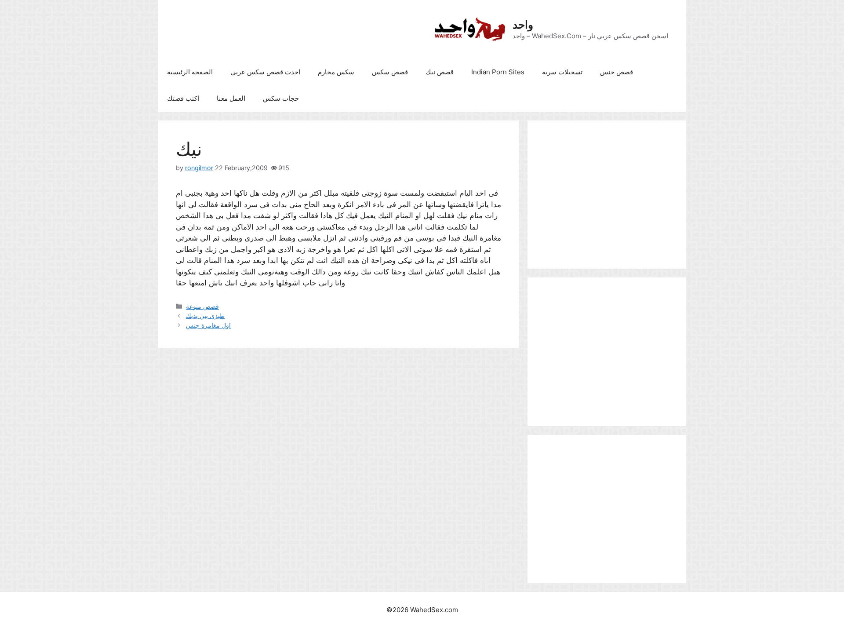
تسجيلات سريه (562, 72)
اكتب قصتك (183, 98)
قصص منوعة (202, 306)
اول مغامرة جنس (208, 325)
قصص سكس (390, 72)
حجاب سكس (281, 98)
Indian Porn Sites (497, 72)
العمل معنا (231, 98)
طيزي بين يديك (205, 315)
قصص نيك (440, 72)
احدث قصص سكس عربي (265, 72)
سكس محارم (336, 72)
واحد (523, 24)
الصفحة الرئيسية (190, 72)
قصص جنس (616, 72)
